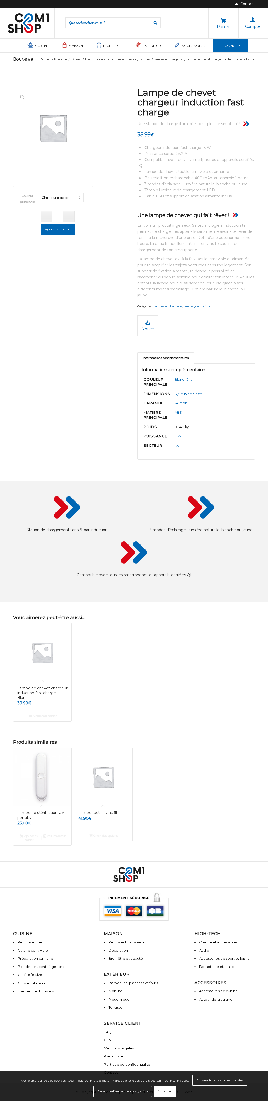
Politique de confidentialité (127, 1064)
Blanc (179, 379)
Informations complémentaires (166, 358)
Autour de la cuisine (215, 999)
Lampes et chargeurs (168, 306)
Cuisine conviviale (33, 950)
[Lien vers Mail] (245, 4)
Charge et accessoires (218, 942)
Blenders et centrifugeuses (41, 966)
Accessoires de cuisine (218, 991)
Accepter (165, 1091)
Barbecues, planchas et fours (133, 983)
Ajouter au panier (58, 229)
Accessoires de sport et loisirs (224, 958)
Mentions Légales (119, 1048)
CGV (107, 1040)
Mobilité (115, 991)
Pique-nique (119, 999)
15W (178, 436)
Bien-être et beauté (126, 958)
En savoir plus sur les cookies (219, 1080)
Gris (189, 379)
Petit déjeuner (30, 942)
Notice (148, 329)
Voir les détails (56, 836)
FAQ (107, 1032)
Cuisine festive (30, 975)
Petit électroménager (127, 942)
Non (178, 445)
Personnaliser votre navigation (122, 1091)
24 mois (181, 403)
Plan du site (113, 1056)
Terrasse (115, 1007)
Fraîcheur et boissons (36, 991)
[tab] (165, 358)
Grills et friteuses (31, 983)
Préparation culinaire (35, 958)
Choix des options (105, 836)
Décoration (118, 950)
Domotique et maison (218, 966)
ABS (178, 412)
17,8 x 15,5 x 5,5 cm (189, 394)
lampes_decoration (197, 306)
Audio (204, 950)
